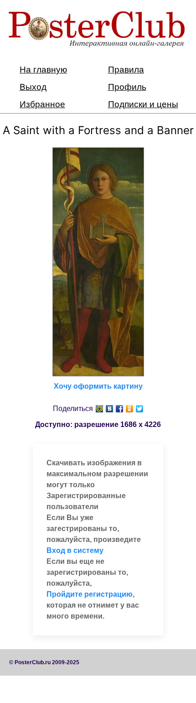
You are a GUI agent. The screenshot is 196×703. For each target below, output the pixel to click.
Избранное (42, 104)
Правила (126, 69)
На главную (43, 69)
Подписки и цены (143, 104)
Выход (33, 87)
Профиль (127, 87)
